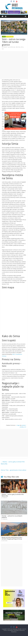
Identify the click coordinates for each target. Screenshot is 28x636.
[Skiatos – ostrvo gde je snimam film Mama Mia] (14, 480)
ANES (13, 354)
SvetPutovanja (13, 47)
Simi (3, 48)
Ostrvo (22, 47)
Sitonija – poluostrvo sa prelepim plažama (12, 516)
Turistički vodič (10, 36)
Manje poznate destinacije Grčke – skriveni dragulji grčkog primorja (12, 538)
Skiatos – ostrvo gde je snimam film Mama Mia (13, 463)
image (17, 425)
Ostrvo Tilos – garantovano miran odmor (13, 471)
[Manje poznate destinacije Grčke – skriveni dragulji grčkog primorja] (14, 523)
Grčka (4, 36)
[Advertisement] (14, 65)
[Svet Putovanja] (2, 16)
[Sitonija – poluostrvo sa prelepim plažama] (14, 501)
